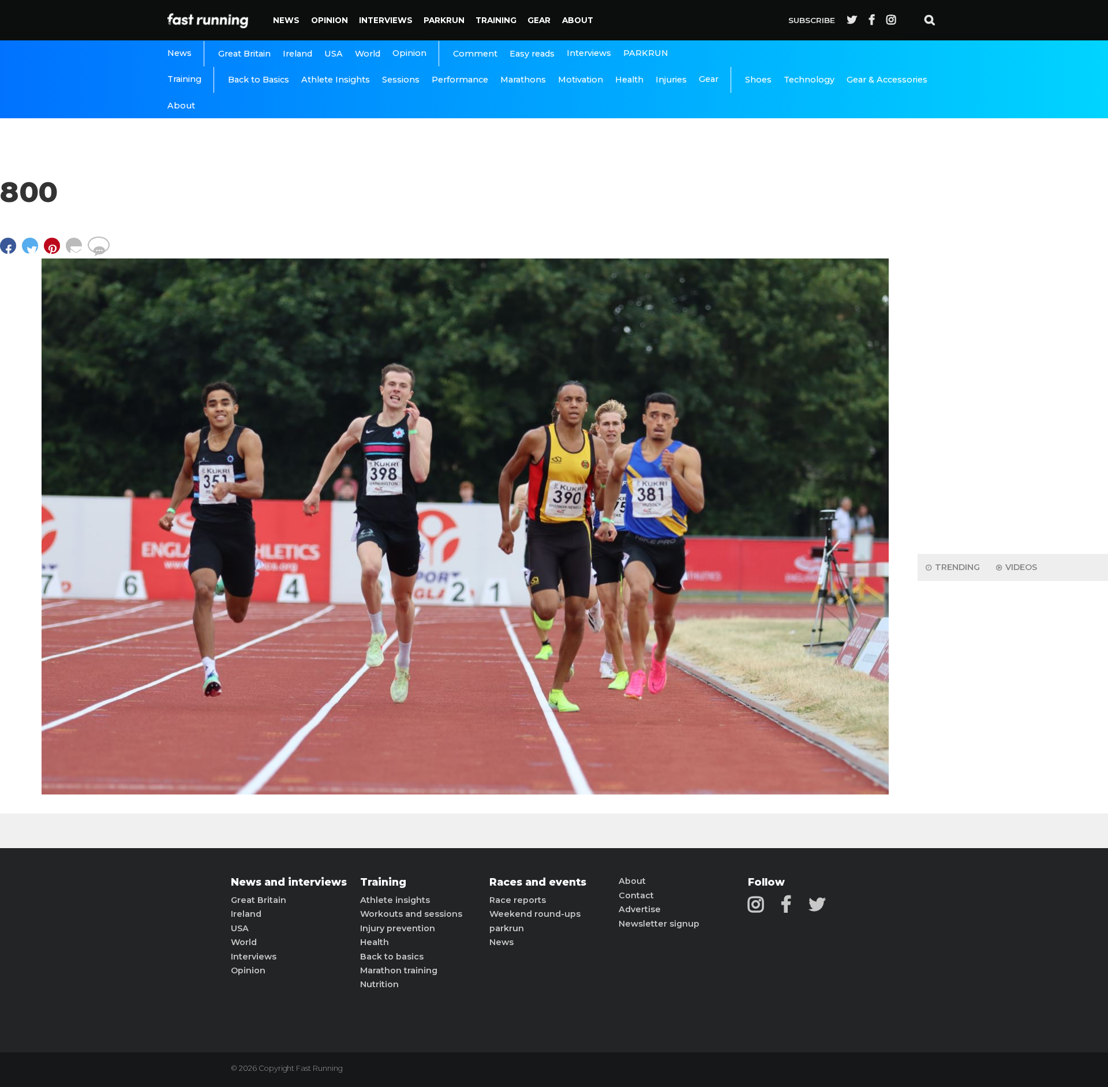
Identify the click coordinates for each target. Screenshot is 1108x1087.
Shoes (758, 79)
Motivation (580, 79)
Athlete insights (395, 900)
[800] (465, 791)
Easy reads (532, 53)
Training (496, 20)
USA (333, 53)
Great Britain (244, 53)
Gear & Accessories (887, 79)
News (286, 20)
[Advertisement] (1012, 363)
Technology (809, 79)
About (577, 20)
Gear (539, 20)
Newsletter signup (659, 924)
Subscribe (811, 20)
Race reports (517, 900)
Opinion (329, 20)
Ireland (297, 53)
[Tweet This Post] (33, 251)
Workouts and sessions (411, 914)
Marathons (523, 79)
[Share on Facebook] (11, 251)
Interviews (386, 20)
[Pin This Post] (55, 251)
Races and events (537, 882)
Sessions (401, 79)
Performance (460, 79)
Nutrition (379, 984)
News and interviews (289, 882)
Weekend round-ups (535, 914)
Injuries (671, 79)
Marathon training (398, 970)
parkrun (506, 928)
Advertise (640, 909)
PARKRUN (444, 20)
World (367, 53)
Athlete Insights (335, 79)
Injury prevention (397, 928)
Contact (636, 895)
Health (629, 79)
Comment (475, 53)
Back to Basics (258, 79)
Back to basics (392, 957)
